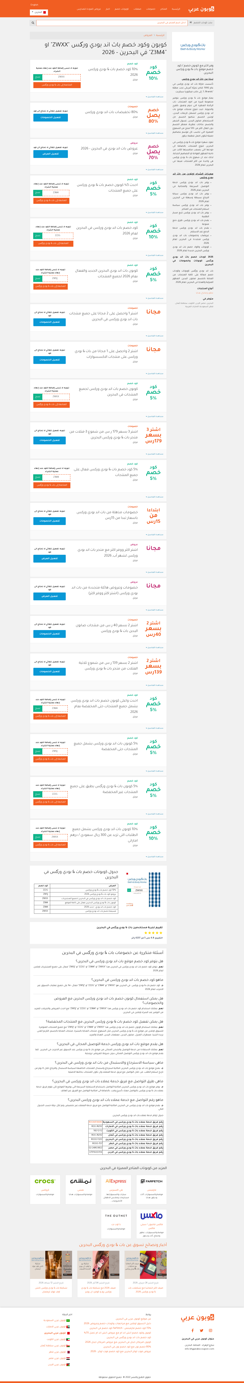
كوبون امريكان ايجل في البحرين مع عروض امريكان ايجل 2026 (118, 1342)
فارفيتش (151, 1190)
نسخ (37, 77)
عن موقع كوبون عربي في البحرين (133, 1319)
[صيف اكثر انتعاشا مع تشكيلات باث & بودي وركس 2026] (146, 1265)
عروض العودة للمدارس (89, 9)
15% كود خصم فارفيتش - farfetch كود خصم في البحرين (120, 1328)
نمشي (80, 1190)
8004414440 (95, 1122)
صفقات (137, 9)
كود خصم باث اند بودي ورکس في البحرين (129, 1337)
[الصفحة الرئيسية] (201, 9)
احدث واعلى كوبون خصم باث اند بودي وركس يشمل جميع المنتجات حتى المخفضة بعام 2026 (104, 706)
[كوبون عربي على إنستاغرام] (210, 1331)
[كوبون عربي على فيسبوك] (192, 1331)
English (34, 5)
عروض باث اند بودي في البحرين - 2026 (109, 149)
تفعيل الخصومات (51, 117)
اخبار (108, 9)
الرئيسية (176, 9)
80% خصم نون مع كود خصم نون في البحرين (127, 1347)
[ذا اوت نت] (116, 1216)
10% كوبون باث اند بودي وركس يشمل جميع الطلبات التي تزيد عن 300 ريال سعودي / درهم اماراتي (104, 835)
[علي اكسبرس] (116, 1181)
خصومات (150, 9)
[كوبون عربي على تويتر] (201, 1331)
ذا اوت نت (116, 1224)
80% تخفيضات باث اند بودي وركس (111, 112)
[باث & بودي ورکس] (193, 47)
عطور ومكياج (207, 293)
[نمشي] (81, 1181)
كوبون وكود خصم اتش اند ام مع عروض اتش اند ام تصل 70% (117, 1333)
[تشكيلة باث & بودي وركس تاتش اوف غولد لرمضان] (51, 1265)
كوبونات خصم (122, 9)
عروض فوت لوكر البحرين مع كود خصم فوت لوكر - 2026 (120, 1351)
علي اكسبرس (116, 1190)
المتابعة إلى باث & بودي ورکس (57, 85)
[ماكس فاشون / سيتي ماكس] (152, 1216)
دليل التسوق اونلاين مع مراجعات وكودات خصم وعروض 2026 (117, 1323)
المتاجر (163, 9)
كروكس (45, 1190)
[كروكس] (45, 1181)
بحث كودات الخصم (202, 23)
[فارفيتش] (152, 1181)
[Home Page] (197, 1318)
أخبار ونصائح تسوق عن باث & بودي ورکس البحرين (123, 1245)
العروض (148, 35)
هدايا (198, 293)
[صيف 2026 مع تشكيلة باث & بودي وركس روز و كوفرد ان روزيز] (98, 1265)
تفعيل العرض (50, 154)
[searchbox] (112, 23)
